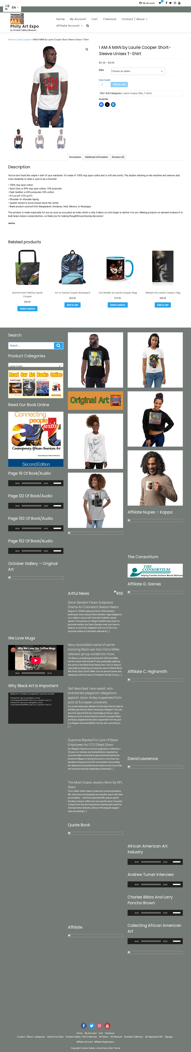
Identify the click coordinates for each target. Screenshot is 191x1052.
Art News (103, 1036)
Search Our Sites (55, 1036)
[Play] (12, 483)
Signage (169, 1036)
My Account (149, 3)
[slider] (58, 483)
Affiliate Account (68, 25)
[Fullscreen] (59, 673)
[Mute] (51, 483)
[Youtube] (179, 3)
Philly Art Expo (24, 26)
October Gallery (73, 1036)
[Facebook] (166, 3)
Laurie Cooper (23, 39)
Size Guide (104, 80)
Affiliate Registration (104, 1041)
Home (60, 19)
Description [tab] (75, 157)
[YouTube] (107, 1026)
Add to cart (119, 84)
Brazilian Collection (133, 1036)
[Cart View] (160, 3)
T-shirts (148, 93)
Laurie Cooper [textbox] (35, 366)
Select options (27, 308)
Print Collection (89, 1036)
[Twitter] (170, 3)
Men (140, 93)
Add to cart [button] (72, 305)
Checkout (110, 19)
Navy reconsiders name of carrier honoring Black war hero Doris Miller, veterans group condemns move (94, 649)
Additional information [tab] (96, 157)
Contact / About (133, 19)
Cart (94, 19)
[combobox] (35, 365)
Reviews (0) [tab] (118, 157)
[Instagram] (175, 3)
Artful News (78, 593)
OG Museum (116, 1036)
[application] (35, 483)
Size (101, 70)
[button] (87, 49)
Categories (39, 1036)
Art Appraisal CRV (154, 1036)
